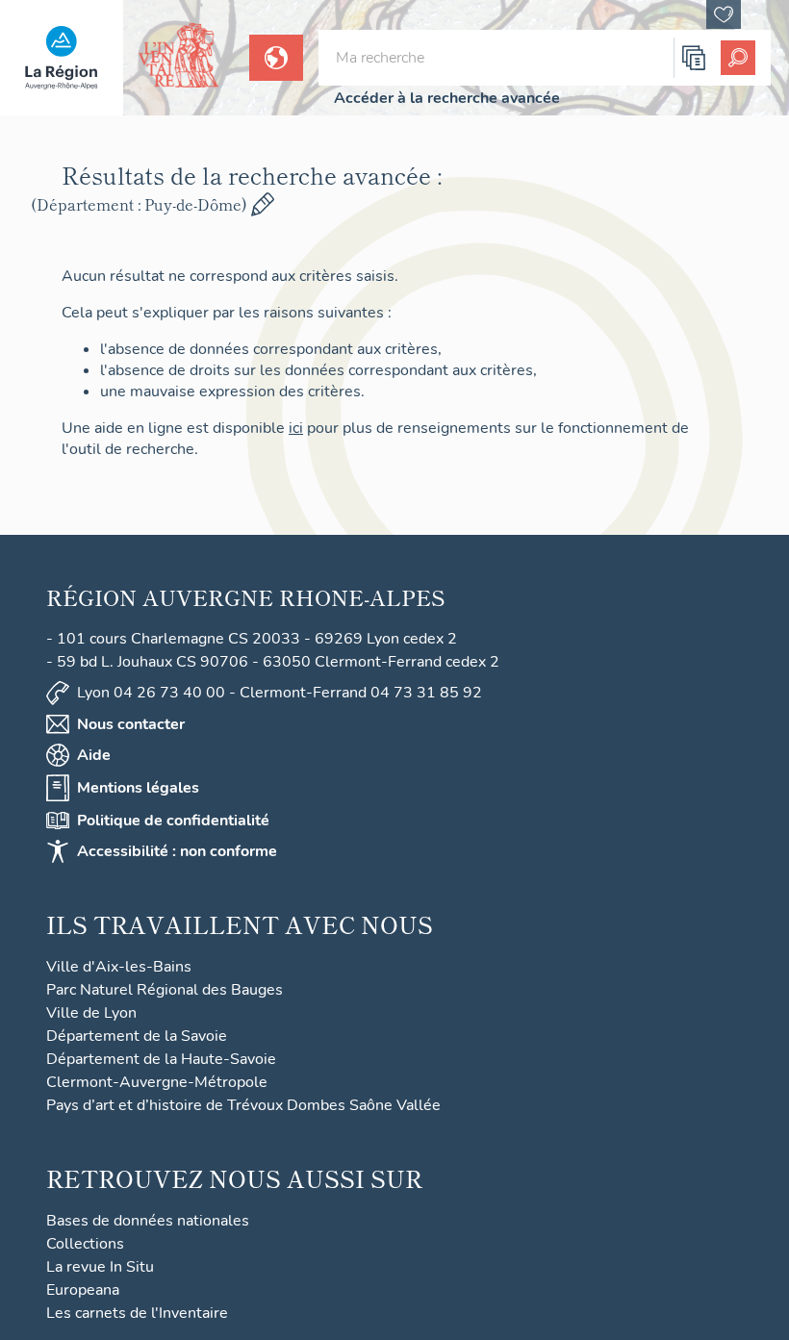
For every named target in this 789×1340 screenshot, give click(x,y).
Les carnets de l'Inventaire (137, 1313)
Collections (85, 1243)
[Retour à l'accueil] (61, 57)
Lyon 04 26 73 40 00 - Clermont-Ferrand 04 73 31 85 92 (279, 692)
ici (296, 428)
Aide (94, 755)
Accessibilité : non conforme (177, 851)
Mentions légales (138, 787)
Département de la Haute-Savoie (161, 1059)
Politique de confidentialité (173, 820)
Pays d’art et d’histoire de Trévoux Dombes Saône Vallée (243, 1105)
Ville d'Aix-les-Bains (118, 966)
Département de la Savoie (136, 1036)
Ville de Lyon (91, 1013)
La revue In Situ (100, 1266)
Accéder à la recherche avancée (447, 98)
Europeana (82, 1290)
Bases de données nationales (147, 1220)
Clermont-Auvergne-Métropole (156, 1082)
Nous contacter (131, 724)
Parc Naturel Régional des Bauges (164, 989)
